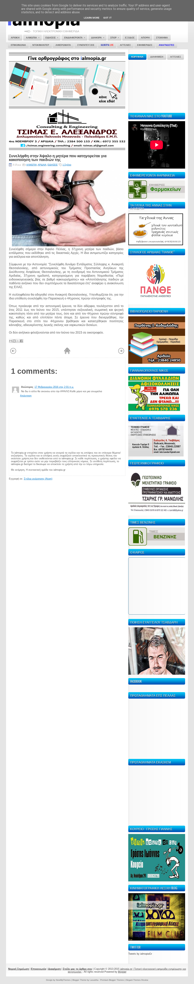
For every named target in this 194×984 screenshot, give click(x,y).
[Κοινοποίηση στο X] (18, 341)
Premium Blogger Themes (112, 980)
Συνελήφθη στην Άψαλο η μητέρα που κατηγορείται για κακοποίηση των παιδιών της (57, 157)
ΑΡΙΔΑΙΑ (42, 164)
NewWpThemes (63, 980)
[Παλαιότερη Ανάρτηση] (121, 353)
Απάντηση (25, 395)
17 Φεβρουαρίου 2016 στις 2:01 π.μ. (54, 387)
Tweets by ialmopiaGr (140, 953)
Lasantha (94, 980)
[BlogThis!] (14, 341)
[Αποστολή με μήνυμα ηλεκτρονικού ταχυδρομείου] (11, 341)
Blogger (122, 971)
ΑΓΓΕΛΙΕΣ (175, 57)
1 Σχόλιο (67, 164)
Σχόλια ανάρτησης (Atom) (38, 478)
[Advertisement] (156, 85)
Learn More (91, 17)
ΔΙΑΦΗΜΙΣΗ (156, 57)
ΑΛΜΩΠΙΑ (31, 164)
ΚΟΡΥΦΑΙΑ (137, 57)
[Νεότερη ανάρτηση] (13, 353)
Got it (107, 17)
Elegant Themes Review (137, 980)
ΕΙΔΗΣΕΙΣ (53, 164)
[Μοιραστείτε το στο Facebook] (21, 341)
